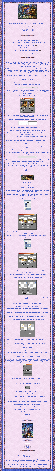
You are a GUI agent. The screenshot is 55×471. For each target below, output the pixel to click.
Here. (36, 45)
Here (33, 26)
